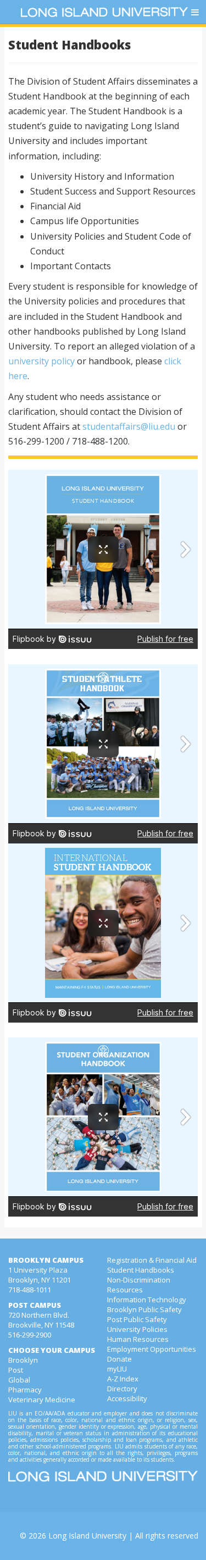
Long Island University (87, 1535)
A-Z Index (122, 1379)
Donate (119, 1359)
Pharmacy (25, 1390)
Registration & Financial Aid (152, 1260)
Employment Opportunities (151, 1349)
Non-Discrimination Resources (138, 1285)
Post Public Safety (137, 1319)
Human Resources (138, 1339)
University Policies (137, 1329)
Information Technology (146, 1299)
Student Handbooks (140, 1270)
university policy (41, 361)
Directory (122, 1389)
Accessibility (127, 1398)
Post (15, 1370)
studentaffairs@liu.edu (128, 426)
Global (19, 1380)
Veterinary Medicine (41, 1399)
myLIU (117, 1369)
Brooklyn (23, 1360)
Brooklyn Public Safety (144, 1309)
